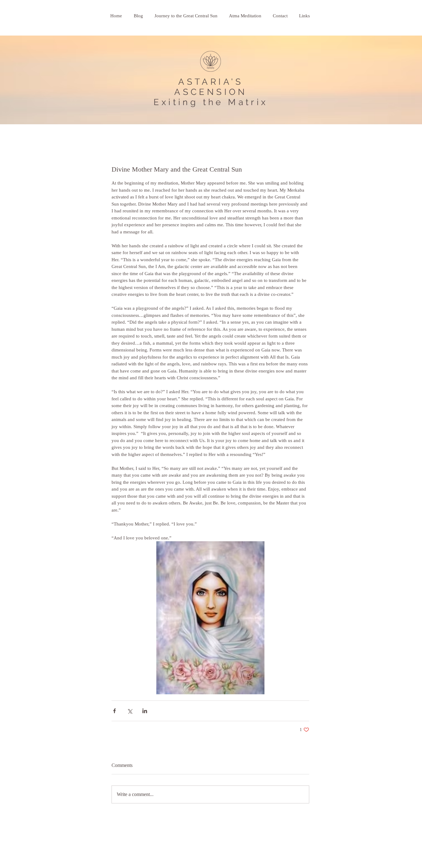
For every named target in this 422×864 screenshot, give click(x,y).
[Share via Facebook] (114, 711)
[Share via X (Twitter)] (130, 711)
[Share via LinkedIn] (145, 711)
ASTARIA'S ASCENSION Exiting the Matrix (211, 92)
